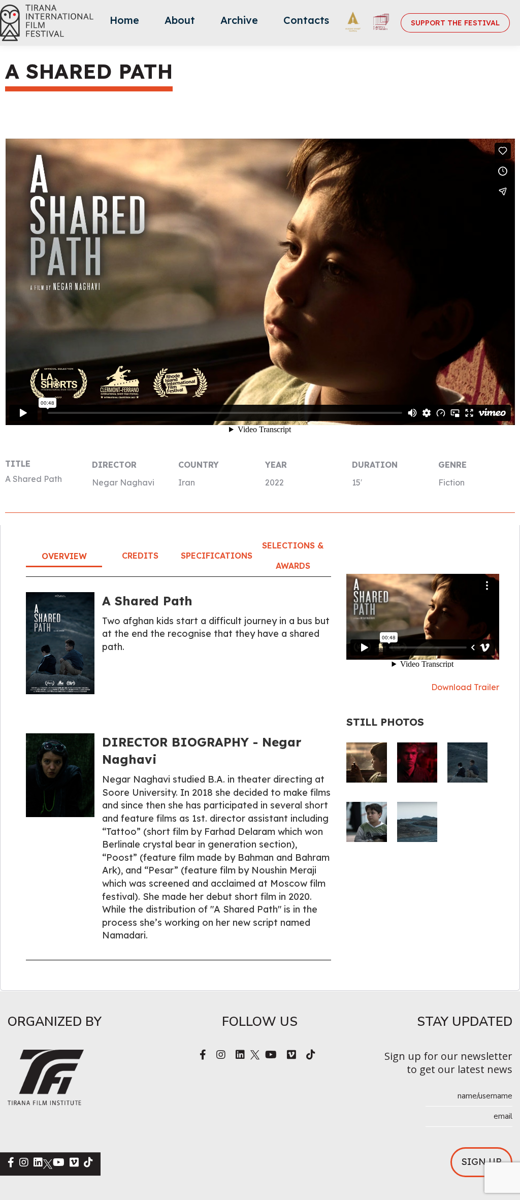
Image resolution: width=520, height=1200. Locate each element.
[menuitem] (124, 23)
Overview (64, 556)
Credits (140, 555)
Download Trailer (465, 687)
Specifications (216, 555)
